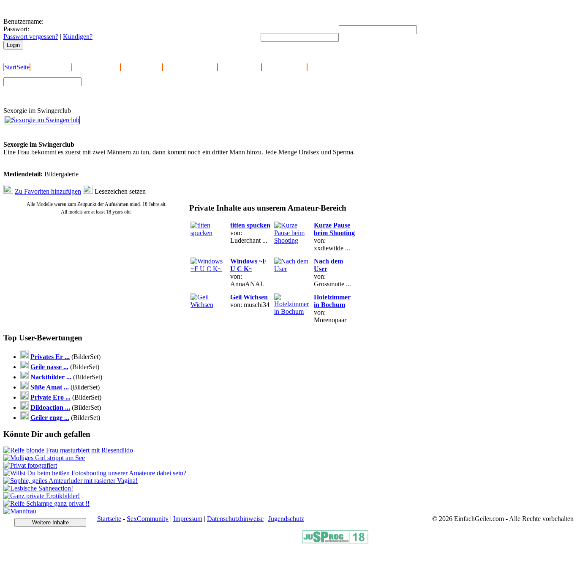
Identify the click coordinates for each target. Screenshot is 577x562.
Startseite (109, 518)
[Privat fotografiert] (30, 465)
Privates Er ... (50, 356)
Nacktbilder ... (50, 377)
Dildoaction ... (50, 407)
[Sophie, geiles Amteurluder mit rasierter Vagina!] (70, 480)
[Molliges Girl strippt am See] (44, 457)
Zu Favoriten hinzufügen (48, 191)
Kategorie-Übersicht (190, 67)
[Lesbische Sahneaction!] (38, 488)
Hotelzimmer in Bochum (332, 300)
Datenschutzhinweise (235, 518)
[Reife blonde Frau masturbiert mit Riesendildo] (68, 450)
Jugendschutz (286, 518)
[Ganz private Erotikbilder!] (41, 495)
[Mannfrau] (19, 511)
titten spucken (250, 225)
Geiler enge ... (49, 417)
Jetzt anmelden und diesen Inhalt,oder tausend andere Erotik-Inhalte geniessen (62, 133)
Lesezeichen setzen (120, 191)
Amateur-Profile (239, 67)
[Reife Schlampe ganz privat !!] (46, 503)
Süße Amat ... (49, 387)
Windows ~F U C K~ (248, 265)
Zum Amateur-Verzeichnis (121, 88)
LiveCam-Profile (284, 67)
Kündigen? (78, 36)
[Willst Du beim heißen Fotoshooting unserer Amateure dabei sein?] (94, 473)
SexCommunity (148, 518)
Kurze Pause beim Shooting (334, 229)
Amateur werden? (96, 67)
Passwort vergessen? (30, 36)
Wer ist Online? (141, 67)
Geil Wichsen (249, 297)
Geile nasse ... (49, 366)
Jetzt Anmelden (50, 67)
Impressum (187, 518)
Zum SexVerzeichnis (114, 96)
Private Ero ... (50, 397)
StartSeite (17, 67)
